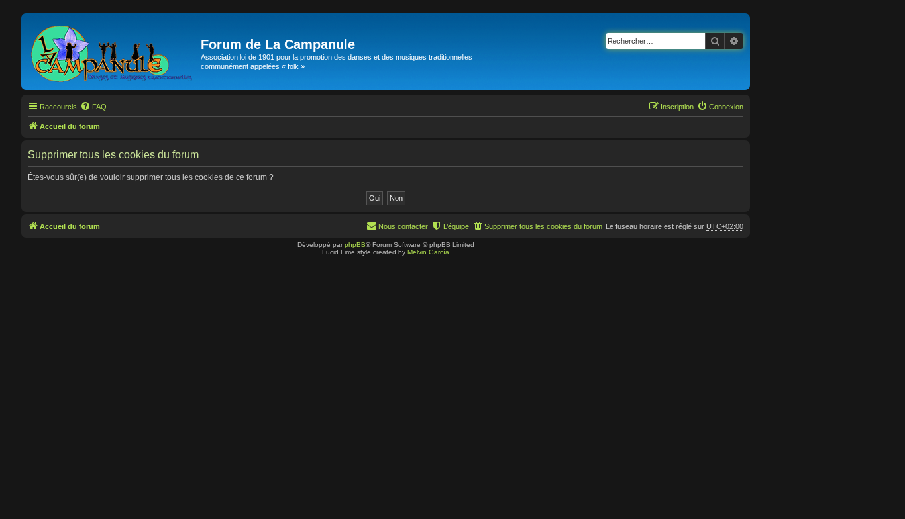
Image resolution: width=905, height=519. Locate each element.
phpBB (355, 244)
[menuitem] (93, 107)
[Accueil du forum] (113, 51)
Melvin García (428, 252)
